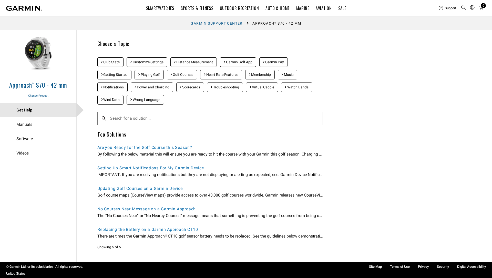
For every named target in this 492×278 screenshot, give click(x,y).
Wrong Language (146, 100)
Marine (302, 8)
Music (288, 75)
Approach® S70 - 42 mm (38, 84)
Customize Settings (147, 62)
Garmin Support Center (216, 23)
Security (443, 267)
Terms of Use (400, 267)
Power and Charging (152, 87)
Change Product (38, 95)
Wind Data (111, 100)
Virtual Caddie (262, 87)
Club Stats (111, 62)
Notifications (113, 87)
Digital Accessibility (471, 267)
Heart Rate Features (222, 75)
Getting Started (115, 75)
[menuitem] (448, 8)
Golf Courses (182, 75)
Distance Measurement (194, 62)
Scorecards (190, 87)
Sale (342, 8)
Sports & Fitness (197, 8)
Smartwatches (160, 8)
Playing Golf (150, 75)
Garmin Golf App (238, 62)
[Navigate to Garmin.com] (24, 8)
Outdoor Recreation (239, 8)
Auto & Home (277, 8)
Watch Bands (297, 87)
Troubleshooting (225, 87)
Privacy (423, 267)
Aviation (324, 8)
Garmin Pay (274, 62)
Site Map (375, 267)
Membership (260, 75)
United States (16, 273)
